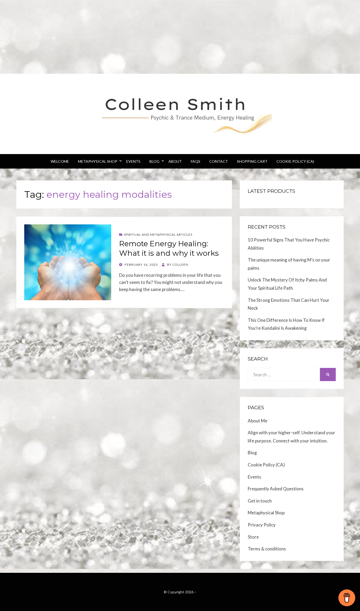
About (175, 161)
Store (253, 537)
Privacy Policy (262, 525)
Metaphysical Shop (97, 161)
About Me (257, 420)
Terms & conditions (267, 548)
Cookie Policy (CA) (295, 161)
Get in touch (260, 501)
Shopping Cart (252, 161)
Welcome (60, 161)
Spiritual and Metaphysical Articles (158, 234)
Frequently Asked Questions (276, 488)
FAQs (195, 161)
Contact (218, 161)
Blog (154, 161)
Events (133, 161)
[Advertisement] (158, 37)
